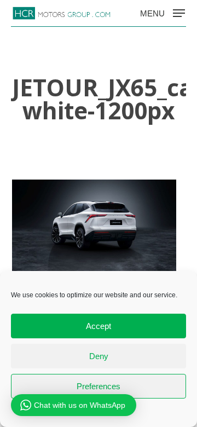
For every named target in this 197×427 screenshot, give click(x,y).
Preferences (98, 386)
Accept (98, 326)
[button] (162, 12)
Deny (98, 356)
